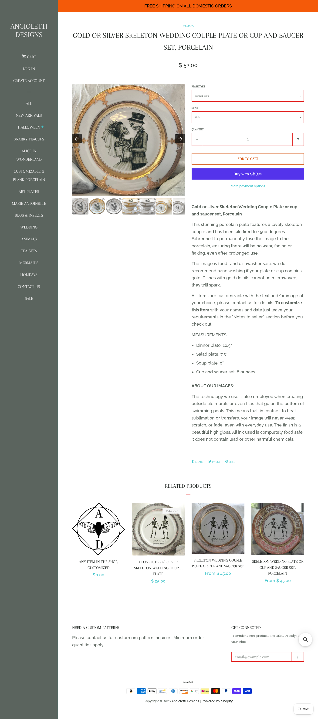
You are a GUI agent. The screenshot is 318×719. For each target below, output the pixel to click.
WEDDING (28, 227)
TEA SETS (29, 251)
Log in (29, 68)
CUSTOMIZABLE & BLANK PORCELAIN (29, 175)
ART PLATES (29, 191)
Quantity (197, 129)
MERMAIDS (28, 262)
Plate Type (198, 86)
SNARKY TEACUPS (29, 139)
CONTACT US (29, 286)
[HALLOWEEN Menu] (42, 127)
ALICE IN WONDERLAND (29, 155)
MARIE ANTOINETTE (29, 203)
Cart (31, 57)
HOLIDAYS (28, 274)
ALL (29, 103)
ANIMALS (29, 239)
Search (188, 681)
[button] (305, 639)
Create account (29, 80)
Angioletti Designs (28, 30)
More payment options (248, 186)
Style (195, 107)
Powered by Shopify (217, 701)
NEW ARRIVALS (29, 115)
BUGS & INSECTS (29, 215)
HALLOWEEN (29, 127)
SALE (29, 298)
